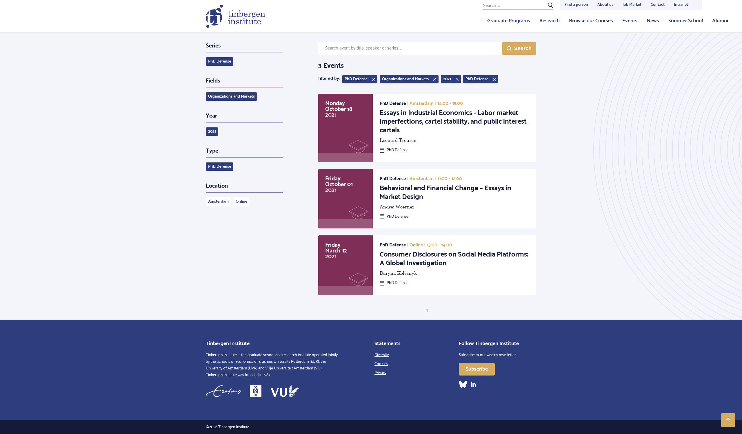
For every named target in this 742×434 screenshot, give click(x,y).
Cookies (381, 364)
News (653, 21)
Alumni (720, 21)
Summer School (685, 21)
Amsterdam (218, 201)
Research (549, 21)
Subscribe (477, 369)
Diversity (381, 355)
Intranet (681, 4)
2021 (212, 131)
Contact (658, 4)
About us (605, 4)
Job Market (632, 4)
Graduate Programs (508, 21)
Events (629, 21)
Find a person (576, 4)
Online (241, 201)
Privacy (380, 373)
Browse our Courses (591, 21)
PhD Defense (219, 61)
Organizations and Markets (231, 96)
